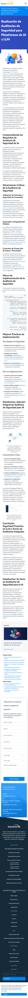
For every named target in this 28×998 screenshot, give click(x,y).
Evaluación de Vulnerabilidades (14, 879)
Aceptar (6, 994)
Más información (8, 649)
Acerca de (14, 914)
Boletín (14, 969)
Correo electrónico (8, 735)
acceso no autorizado (15, 232)
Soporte (14, 965)
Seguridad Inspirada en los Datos (14, 883)
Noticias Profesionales (14, 934)
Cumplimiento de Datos (14, 875)
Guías (14, 949)
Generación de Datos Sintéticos (13, 679)
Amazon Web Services (14, 903)
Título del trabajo (8, 748)
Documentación (14, 957)
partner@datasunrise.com (10, 813)
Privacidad (21, 839)
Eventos (14, 918)
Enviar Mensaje (14, 778)
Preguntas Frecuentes (14, 953)
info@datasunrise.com (9, 789)
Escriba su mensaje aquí (10, 765)
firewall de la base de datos (15, 242)
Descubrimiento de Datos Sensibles (14, 871)
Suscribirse (7, 978)
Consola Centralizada (14, 961)
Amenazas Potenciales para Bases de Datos (14, 938)
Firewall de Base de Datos (14, 856)
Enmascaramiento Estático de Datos (14, 662)
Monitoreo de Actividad (14, 852)
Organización (7, 741)
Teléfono (6, 728)
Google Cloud (14, 907)
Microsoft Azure (14, 899)
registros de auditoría (12, 470)
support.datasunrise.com (9, 804)
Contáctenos (14, 926)
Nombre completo (8, 722)
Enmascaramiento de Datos (14, 860)
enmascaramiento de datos (18, 261)
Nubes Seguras (14, 895)
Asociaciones (14, 922)
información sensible (8, 208)
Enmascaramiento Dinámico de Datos (14, 660)
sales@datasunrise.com (9, 796)
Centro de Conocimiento (14, 942)
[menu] (25, 3)
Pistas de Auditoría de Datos (12, 667)
